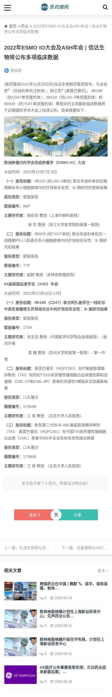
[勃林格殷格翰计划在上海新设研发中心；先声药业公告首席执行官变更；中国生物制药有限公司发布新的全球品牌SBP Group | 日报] (20, 618)
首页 (13, 26)
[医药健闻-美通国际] (56, 7)
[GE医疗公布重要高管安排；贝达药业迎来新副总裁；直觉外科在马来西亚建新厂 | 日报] (20, 674)
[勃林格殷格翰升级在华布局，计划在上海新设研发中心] (20, 646)
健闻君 (16, 70)
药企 (25, 26)
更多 (101, 570)
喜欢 (34, 515)
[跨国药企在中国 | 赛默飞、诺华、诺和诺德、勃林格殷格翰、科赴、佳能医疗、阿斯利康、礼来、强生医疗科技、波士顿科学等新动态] (20, 590)
